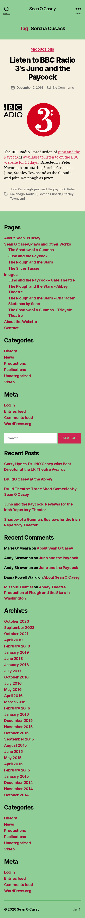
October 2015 (16, 733)
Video (9, 382)
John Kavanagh (21, 189)
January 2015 (16, 776)
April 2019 (13, 640)
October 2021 (16, 634)
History (10, 351)
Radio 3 (31, 194)
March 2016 (14, 702)
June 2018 (13, 658)
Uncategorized (17, 376)
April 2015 (13, 764)
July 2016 (13, 683)
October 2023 (16, 621)
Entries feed (15, 411)
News (9, 357)
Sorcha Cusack (50, 194)
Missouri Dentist (18, 587)
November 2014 (18, 789)
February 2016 (17, 708)
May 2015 (13, 758)
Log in (9, 405)
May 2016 (13, 689)
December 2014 (18, 782)
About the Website (20, 322)
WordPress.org (17, 424)
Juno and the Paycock (27, 256)
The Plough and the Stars (30, 262)
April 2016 (13, 696)
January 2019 (16, 652)
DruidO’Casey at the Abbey (28, 479)
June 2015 (13, 751)
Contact (11, 328)
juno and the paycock (50, 189)
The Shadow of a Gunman (31, 250)
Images (10, 274)
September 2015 (19, 739)
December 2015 (18, 720)
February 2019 (17, 646)
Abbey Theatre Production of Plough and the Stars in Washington (37, 592)
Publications (15, 369)
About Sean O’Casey (22, 238)
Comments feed (18, 417)
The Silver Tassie (23, 268)
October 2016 (16, 677)
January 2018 (16, 665)
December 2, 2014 (30, 87)
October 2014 (16, 795)
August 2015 (15, 745)
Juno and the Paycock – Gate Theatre (41, 280)
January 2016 (16, 714)
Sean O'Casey (42, 9)
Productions (42, 49)
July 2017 (12, 671)
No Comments (63, 87)
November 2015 (18, 727)
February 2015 (17, 770)
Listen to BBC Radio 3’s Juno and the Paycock (42, 68)
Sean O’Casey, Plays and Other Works (37, 244)
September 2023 (19, 627)
